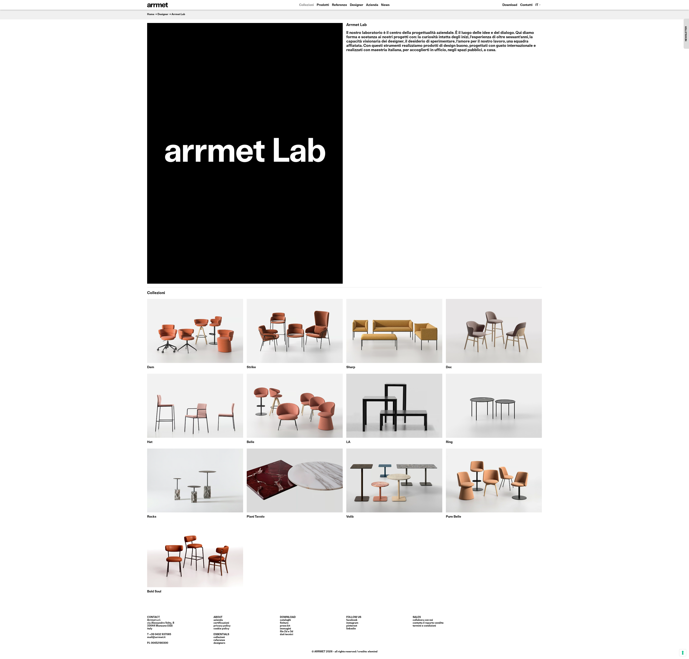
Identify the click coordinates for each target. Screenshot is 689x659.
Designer (356, 5)
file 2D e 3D (286, 631)
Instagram (352, 623)
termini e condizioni (424, 626)
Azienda (372, 5)
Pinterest (351, 626)
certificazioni (221, 623)
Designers (219, 643)
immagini (285, 628)
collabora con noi (423, 620)
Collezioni (306, 5)
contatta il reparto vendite (428, 623)
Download (509, 5)
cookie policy (221, 628)
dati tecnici (286, 634)
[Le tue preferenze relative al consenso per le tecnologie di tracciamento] (682, 652)
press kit (285, 626)
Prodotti (323, 5)
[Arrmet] (167, 4)
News (385, 5)
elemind (373, 651)
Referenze (339, 5)
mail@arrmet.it (156, 637)
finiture (284, 623)
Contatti (526, 5)
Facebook (351, 620)
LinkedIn (351, 628)
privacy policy (222, 626)
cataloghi (285, 620)
